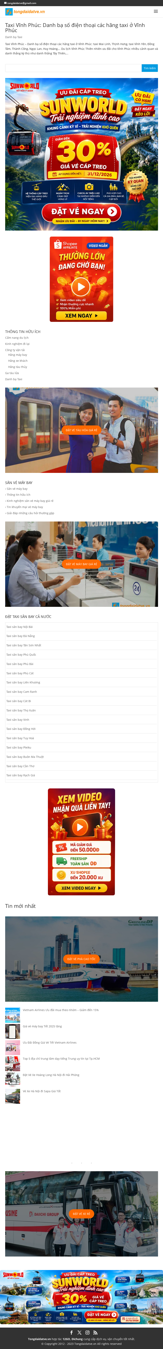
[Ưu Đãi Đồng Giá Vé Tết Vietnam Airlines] (12, 1048)
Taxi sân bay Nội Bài (19, 627)
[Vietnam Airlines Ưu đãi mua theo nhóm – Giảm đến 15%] (12, 1016)
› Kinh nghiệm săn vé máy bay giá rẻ (29, 501)
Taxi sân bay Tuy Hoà (20, 738)
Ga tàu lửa (12, 373)
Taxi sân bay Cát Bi (18, 701)
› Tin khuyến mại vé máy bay (24, 507)
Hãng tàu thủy (17, 367)
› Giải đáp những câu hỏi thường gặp (29, 513)
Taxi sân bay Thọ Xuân (21, 710)
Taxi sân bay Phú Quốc (21, 654)
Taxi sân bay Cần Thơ (20, 766)
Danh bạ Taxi (13, 37)
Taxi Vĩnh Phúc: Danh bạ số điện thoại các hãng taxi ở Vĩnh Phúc (75, 27)
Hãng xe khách (18, 361)
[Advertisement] (81, 1133)
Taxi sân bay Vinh (17, 720)
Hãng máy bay (17, 355)
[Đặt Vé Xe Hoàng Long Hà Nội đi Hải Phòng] (12, 1081)
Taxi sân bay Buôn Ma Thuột (25, 757)
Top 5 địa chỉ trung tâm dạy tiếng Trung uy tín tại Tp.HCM (61, 1058)
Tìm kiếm (150, 68)
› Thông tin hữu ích (17, 494)
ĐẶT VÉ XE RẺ (81, 1214)
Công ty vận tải (15, 350)
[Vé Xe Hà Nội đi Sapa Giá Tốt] (12, 1097)
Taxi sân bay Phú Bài (19, 664)
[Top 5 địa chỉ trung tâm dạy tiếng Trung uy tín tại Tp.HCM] (12, 1064)
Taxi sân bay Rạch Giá (20, 775)
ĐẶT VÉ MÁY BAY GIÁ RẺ (81, 564)
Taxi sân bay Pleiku (18, 747)
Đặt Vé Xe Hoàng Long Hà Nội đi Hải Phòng (51, 1075)
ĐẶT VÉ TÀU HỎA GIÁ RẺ (81, 430)
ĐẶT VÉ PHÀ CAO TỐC (81, 959)
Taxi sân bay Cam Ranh (21, 692)
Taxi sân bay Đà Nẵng (20, 636)
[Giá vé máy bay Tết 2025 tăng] (12, 1032)
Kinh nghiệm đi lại (17, 344)
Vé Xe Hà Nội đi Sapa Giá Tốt (42, 1091)
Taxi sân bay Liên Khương (23, 682)
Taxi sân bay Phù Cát (20, 673)
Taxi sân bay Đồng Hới (21, 729)
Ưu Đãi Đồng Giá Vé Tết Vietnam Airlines (50, 1042)
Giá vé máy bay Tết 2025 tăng (42, 1026)
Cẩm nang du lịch (17, 338)
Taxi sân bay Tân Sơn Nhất (23, 645)
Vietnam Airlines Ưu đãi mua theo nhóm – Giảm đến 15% (61, 1010)
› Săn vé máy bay (16, 489)
